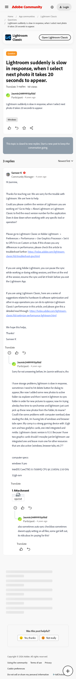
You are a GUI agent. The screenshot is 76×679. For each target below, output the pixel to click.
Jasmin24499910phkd (23, 93)
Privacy (48, 662)
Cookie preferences (16, 668)
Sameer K (16, 172)
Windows (12, 119)
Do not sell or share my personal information (28, 674)
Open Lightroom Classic (55, 37)
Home (10, 16)
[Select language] (52, 7)
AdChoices (60, 674)
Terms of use (36, 662)
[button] (6, 8)
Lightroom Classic (49, 16)
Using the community (17, 662)
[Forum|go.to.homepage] (27, 7)
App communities (27, 16)
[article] (38, 263)
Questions (12, 19)
